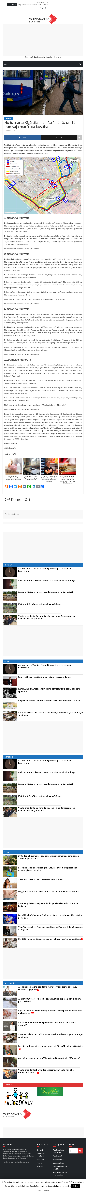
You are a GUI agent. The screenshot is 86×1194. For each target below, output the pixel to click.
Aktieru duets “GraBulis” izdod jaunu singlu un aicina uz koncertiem (45, 569)
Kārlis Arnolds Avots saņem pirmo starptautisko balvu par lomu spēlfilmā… (49, 690)
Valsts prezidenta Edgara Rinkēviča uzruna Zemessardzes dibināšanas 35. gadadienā (46, 617)
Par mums (40, 1159)
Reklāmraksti (57, 1156)
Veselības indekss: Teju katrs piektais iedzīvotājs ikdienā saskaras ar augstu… (50, 928)
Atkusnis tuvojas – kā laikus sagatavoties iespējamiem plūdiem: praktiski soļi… (49, 1000)
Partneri (39, 1163)
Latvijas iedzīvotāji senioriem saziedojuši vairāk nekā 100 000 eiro (50, 1046)
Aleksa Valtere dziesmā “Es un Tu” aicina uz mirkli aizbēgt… (47, 580)
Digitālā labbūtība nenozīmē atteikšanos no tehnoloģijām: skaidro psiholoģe (50, 916)
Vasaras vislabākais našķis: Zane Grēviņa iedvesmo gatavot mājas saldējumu (50, 713)
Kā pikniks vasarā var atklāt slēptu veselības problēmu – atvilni (49, 700)
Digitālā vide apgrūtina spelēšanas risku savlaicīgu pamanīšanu (49, 939)
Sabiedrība (8, 118)
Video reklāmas (58, 1163)
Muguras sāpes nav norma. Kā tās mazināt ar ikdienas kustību (48, 891)
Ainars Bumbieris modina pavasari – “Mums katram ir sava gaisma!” (47, 1023)
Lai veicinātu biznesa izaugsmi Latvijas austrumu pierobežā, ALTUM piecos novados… (47, 869)
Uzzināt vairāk (43, 1190)
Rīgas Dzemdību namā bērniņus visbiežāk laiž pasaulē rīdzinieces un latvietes (50, 1011)
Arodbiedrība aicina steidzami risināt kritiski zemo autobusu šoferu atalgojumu (47, 988)
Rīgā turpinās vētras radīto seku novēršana (39, 604)
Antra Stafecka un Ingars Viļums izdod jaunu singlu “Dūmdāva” (49, 1058)
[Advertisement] (43, 40)
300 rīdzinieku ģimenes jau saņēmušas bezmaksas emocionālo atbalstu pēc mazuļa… (48, 857)
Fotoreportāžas (58, 1159)
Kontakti (40, 1150)
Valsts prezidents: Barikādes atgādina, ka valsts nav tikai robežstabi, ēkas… (46, 1071)
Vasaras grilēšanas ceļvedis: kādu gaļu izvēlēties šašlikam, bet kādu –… (48, 904)
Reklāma (40, 1167)
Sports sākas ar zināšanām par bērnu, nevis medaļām (44, 677)
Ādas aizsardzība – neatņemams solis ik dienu (40, 879)
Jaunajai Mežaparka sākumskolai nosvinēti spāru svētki (38, 4)
